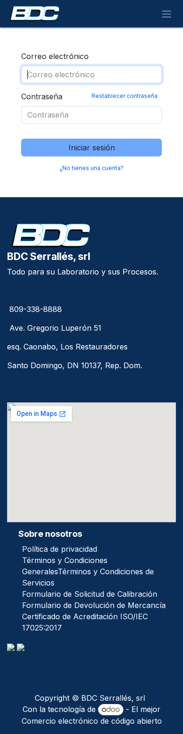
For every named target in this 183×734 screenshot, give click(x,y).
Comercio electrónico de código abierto (92, 721)
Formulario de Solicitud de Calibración (89, 594)
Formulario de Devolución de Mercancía (94, 605)
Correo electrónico (55, 56)
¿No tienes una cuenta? (91, 167)
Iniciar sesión (92, 147)
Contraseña (89, 96)
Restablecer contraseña (125, 95)
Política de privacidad (59, 549)
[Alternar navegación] (166, 13)
